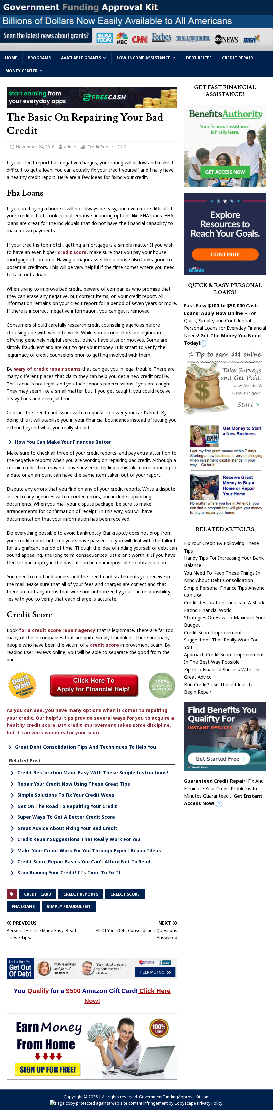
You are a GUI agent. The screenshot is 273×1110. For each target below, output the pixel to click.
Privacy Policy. (210, 1103)
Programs (39, 58)
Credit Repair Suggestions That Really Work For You (78, 839)
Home (11, 58)
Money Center (21, 71)
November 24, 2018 (35, 147)
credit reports (80, 894)
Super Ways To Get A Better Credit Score (66, 817)
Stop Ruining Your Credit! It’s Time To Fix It (69, 872)
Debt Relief (199, 58)
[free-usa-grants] (225, 271)
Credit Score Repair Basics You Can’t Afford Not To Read (83, 861)
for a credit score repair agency (57, 630)
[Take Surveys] (225, 411)
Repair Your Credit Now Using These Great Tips (73, 784)
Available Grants (81, 58)
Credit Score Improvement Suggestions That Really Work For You (221, 639)
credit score (72, 252)
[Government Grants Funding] (136, 47)
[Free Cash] (92, 104)
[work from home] (92, 1076)
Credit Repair (237, 58)
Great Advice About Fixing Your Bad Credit (67, 828)
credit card (37, 894)
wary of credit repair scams (47, 369)
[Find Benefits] (225, 767)
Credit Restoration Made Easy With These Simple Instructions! (92, 773)
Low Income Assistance (143, 58)
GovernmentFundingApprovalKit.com (174, 1097)
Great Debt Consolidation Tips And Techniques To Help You (85, 747)
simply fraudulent (69, 906)
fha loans (23, 906)
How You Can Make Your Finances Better (63, 442)
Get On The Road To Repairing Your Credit (67, 806)
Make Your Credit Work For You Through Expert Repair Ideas (89, 850)
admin (70, 147)
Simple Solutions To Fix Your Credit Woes (65, 795)
